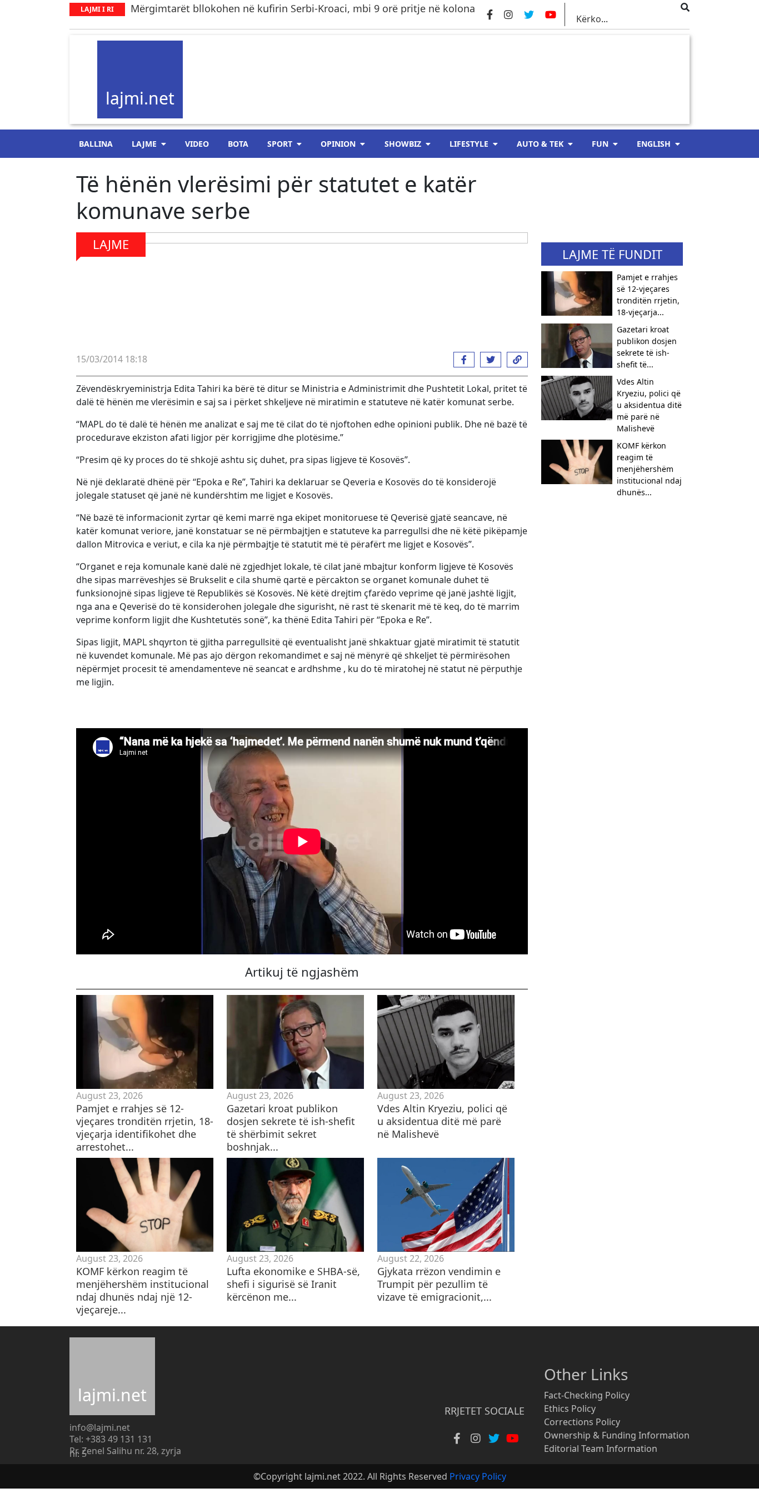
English (654, 143)
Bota (238, 143)
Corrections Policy (582, 1422)
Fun (600, 143)
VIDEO (197, 143)
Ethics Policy (570, 1408)
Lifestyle (469, 143)
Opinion (338, 143)
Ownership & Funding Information (617, 1435)
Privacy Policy (478, 1476)
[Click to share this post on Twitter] (488, 359)
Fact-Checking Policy (587, 1395)
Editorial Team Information (600, 1448)
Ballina (96, 143)
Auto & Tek (540, 143)
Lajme (144, 143)
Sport (279, 143)
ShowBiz (403, 143)
